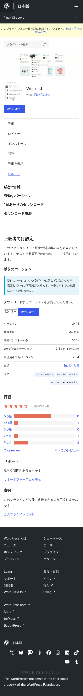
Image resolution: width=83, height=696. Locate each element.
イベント (49, 578)
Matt (9, 612)
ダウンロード (14, 108)
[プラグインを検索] (45, 44)
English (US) (71, 365)
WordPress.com (17, 605)
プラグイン (51, 552)
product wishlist (45, 374)
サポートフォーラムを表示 (22, 479)
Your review (12, 450)
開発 (11, 154)
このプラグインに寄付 (19, 514)
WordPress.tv (15, 592)
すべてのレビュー (66, 450)
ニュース (10, 545)
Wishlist (34, 88)
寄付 (48, 585)
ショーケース (52, 538)
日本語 (17, 643)
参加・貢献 (51, 571)
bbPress (11, 619)
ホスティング (13, 552)
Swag (49, 592)
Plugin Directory (14, 17)
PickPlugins (42, 95)
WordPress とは (15, 538)
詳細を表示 (15, 163)
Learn (8, 571)
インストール (17, 143)
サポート (14, 174)
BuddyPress (14, 625)
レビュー (14, 134)
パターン (49, 559)
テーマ (48, 545)
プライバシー (13, 559)
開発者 (8, 585)
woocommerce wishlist (64, 382)
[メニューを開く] (77, 6)
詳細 (11, 123)
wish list (61, 374)
